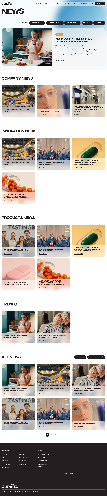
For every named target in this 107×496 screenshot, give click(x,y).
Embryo (36, 491)
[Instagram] (65, 477)
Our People (5, 467)
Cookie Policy (42, 461)
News (91, 3)
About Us (36, 3)
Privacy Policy (42, 457)
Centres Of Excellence (61, 3)
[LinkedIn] (68, 477)
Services (74, 3)
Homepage (5, 454)
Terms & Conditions (44, 454)
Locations (83, 3)
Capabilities (47, 3)
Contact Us (100, 3)
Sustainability (23, 457)
